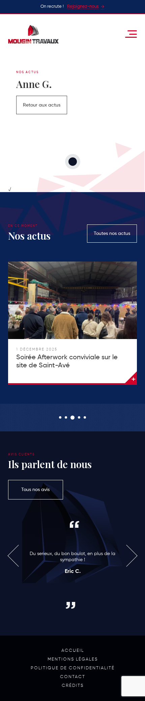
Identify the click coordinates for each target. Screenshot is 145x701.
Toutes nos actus (112, 233)
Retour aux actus (41, 105)
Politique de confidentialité (73, 668)
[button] (60, 417)
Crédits (73, 685)
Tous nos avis (35, 489)
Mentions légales (73, 659)
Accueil (72, 650)
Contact (72, 677)
